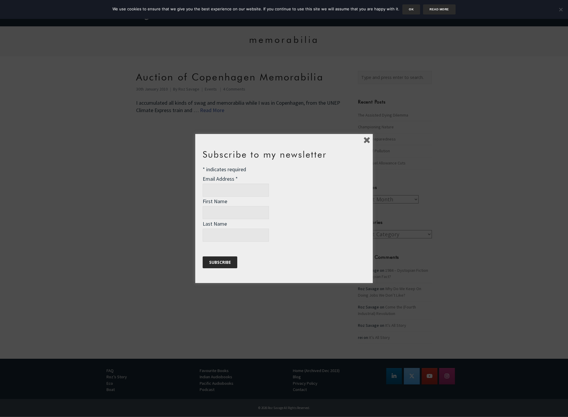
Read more (439, 9)
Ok (411, 9)
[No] (561, 9)
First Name (215, 201)
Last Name (215, 223)
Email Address (220, 178)
